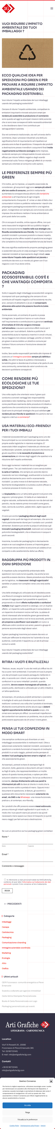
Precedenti (14, 904)
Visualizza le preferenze (27, 1119)
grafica (5, 968)
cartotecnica (8, 932)
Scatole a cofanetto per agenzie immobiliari (21, 991)
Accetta (27, 1105)
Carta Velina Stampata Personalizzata (19, 996)
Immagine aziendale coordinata (16, 948)
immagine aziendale (22, 357)
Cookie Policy (14, 1126)
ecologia (6, 958)
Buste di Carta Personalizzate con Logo (19, 1001)
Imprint (43, 1126)
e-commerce (23, 417)
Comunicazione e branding (14, 942)
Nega (27, 1112)
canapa (5, 927)
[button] (51, 1081)
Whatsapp (25, 797)
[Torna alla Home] (8, 8)
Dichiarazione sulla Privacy (29, 1126)
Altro (4, 963)
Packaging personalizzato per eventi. (18, 1006)
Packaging (7, 937)
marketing (6, 953)
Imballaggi (6, 922)
